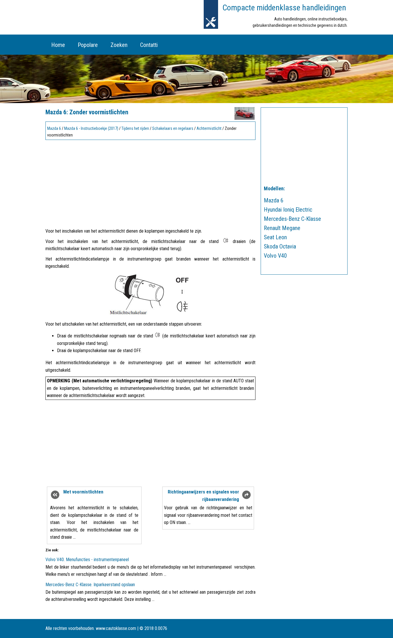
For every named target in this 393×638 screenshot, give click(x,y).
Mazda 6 (54, 128)
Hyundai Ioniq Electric (288, 209)
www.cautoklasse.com (116, 628)
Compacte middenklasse (284, 7)
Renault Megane (282, 228)
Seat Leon (275, 237)
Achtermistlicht (209, 128)
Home (58, 44)
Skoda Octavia (280, 246)
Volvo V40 (275, 255)
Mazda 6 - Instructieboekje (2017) (91, 128)
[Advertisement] (150, 182)
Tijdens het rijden (135, 128)
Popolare (88, 44)
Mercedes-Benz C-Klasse (292, 218)
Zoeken (118, 44)
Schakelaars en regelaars (172, 128)
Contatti (149, 44)
